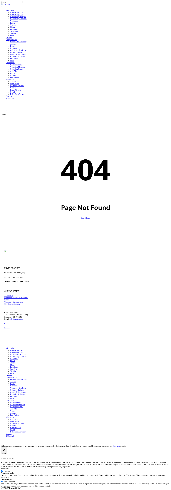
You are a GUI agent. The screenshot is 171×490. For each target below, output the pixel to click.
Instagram (7, 323)
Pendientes (14, 396)
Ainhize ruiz (14, 419)
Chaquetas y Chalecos (18, 357)
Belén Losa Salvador (18, 432)
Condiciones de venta (12, 304)
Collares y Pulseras (17, 390)
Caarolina (13, 426)
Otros (12, 398)
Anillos (13, 382)
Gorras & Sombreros (17, 392)
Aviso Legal (8, 296)
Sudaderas (14, 369)
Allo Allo (13, 409)
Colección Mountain (17, 405)
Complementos (11, 377)
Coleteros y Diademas (18, 388)
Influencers (10, 417)
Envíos (6, 300)
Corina (12, 411)
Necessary (7, 471)
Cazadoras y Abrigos (18, 354)
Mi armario (10, 348)
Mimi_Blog (14, 421)
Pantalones (14, 367)
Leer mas (116, 446)
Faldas (12, 361)
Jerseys (12, 363)
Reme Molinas (15, 428)
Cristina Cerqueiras (17, 423)
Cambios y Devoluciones (13, 302)
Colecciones (10, 400)
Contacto (9, 434)
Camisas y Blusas (16, 350)
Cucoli (12, 430)
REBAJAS (10, 436)
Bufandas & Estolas (17, 394)
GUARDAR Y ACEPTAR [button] (11, 488)
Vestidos (13, 371)
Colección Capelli (16, 407)
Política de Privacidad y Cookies (16, 298)
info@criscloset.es (16, 319)
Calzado (9, 375)
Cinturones (14, 386)
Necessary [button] (4, 469)
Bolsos (12, 384)
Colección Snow (16, 403)
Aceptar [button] (123, 446)
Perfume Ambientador (18, 380)
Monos (12, 365)
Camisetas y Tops (16, 352)
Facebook (7, 328)
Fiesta (12, 373)
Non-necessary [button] (6, 479)
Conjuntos (14, 359)
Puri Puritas (14, 415)
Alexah (13, 413)
